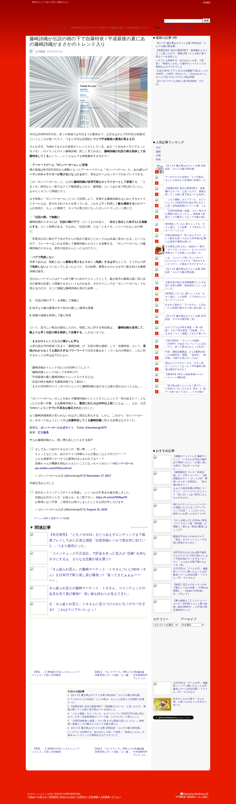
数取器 (183, 797)
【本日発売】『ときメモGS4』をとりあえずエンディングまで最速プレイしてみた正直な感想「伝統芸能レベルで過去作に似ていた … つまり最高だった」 (97, 540)
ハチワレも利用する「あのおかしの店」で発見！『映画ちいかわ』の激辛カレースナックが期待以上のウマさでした (106, 734)
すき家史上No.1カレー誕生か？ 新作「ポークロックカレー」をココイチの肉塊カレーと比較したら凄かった (185, 249)
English (207, 2)
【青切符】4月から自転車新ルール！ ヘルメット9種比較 (185, 376)
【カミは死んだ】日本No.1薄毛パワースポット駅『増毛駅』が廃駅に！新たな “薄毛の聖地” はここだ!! (190, 525)
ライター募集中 (169, 27)
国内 (46, 518)
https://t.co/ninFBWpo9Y (111, 497)
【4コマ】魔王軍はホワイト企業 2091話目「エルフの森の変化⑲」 (106, 695)
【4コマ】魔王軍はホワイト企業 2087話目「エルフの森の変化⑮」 (185, 270)
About (32, 797)
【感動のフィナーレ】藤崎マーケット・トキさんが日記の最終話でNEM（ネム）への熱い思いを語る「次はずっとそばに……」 (190, 462)
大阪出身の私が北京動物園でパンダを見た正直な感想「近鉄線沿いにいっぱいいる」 (185, 285)
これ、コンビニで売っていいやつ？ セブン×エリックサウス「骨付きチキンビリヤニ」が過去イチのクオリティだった (180, 262)
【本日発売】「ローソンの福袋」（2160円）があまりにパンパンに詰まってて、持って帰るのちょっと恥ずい (185, 343)
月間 (158, 155)
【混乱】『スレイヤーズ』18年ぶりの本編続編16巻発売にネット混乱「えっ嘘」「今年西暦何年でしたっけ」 (120, 675)
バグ (60, 518)
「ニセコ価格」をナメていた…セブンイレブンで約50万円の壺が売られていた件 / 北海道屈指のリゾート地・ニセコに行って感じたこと (106, 715)
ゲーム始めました (187, 27)
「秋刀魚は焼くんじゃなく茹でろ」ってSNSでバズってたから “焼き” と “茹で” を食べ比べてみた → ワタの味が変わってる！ (180, 390)
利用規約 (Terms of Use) (62, 797)
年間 (158, 159)
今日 (158, 147)
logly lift (144, 527)
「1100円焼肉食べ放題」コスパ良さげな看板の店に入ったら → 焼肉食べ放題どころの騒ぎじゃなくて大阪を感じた (106, 722)
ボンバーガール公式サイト (57, 427)
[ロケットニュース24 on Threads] (186, 2)
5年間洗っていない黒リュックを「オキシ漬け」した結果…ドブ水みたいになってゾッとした (185, 227)
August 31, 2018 (97, 509)
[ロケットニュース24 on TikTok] (193, 2)
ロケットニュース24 (69, 14)
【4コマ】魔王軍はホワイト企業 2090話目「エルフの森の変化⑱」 (106, 728)
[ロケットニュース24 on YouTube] (197, 2)
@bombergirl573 (96, 427)
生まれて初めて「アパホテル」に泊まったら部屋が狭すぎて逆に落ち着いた (185, 306)
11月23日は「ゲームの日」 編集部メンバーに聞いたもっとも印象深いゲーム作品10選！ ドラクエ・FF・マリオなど (190, 573)
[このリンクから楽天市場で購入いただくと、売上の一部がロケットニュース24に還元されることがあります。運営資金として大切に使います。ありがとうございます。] (176, 2)
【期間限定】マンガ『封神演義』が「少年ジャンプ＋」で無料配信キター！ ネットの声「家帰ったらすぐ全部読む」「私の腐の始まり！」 (190, 478)
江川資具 (40, 51)
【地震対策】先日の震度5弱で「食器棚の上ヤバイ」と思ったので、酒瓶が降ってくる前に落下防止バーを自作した (107, 708)
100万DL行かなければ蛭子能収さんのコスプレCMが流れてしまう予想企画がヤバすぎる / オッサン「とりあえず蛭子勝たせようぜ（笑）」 (190, 558)
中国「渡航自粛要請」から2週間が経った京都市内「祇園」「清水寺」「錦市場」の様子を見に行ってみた (185, 354)
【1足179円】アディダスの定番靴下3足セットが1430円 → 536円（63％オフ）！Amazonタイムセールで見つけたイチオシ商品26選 (182, 73)
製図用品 (191, 797)
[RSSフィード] (200, 2)
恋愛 (53, 518)
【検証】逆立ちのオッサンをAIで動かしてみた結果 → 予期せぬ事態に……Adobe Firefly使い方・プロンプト (190, 589)
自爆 (67, 518)
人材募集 (105, 797)
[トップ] (46, 28)
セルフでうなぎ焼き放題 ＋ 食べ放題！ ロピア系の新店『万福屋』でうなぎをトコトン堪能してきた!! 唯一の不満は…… (180, 332)
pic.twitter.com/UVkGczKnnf (53, 468)
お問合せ (82, 797)
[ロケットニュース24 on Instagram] (190, 2)
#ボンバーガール (122, 463)
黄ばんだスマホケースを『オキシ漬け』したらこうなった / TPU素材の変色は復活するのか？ (185, 366)
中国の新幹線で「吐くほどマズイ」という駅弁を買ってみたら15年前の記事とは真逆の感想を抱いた (185, 238)
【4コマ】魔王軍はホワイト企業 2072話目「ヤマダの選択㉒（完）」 (185, 317)
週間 (158, 151)
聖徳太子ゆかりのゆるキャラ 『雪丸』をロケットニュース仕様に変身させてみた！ (190, 539)
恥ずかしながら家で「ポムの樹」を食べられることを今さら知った (190, 701)
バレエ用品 (202, 797)
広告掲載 (93, 797)
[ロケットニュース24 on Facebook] (183, 2)
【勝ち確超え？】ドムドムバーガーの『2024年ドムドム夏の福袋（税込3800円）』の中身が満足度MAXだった (190, 605)
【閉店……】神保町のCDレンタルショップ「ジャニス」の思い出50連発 (54, 673)
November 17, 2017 (99, 475)
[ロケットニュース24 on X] (179, 2)
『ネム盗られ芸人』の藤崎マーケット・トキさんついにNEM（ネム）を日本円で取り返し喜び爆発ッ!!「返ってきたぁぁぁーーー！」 (97, 574)
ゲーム (37, 518)
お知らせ (42, 797)
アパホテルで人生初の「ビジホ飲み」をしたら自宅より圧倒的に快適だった (185, 178)
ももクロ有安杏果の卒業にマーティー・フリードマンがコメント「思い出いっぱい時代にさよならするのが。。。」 (190, 493)
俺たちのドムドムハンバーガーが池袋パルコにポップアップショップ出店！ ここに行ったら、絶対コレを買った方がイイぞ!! (190, 509)
